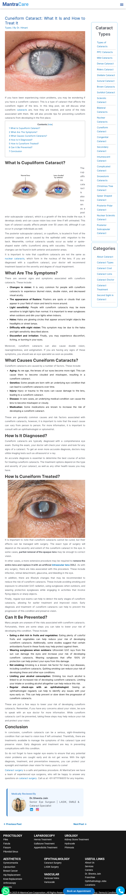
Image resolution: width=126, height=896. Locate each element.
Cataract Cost (104, 268)
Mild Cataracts (104, 58)
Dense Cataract (105, 63)
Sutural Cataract (106, 81)
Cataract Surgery (53, 862)
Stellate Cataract (106, 75)
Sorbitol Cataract (106, 92)
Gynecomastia (10, 862)
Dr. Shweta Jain (93, 873)
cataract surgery (28, 778)
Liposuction (9, 867)
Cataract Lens (104, 274)
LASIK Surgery (51, 867)
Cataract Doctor (105, 279)
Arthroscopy (9, 883)
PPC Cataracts (105, 52)
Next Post (80, 824)
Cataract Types (105, 262)
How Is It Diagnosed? (20, 139)
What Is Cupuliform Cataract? (24, 128)
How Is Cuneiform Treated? (24, 143)
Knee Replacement (12, 879)
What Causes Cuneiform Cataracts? (28, 136)
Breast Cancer (10, 870)
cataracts (22, 109)
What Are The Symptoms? (23, 132)
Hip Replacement (12, 875)
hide (50, 124)
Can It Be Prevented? (20, 147)
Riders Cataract (105, 69)
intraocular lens (61, 565)
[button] (121, 4)
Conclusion (15, 151)
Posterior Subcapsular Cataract (103, 229)
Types (8, 27)
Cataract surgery (14, 770)
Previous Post (12, 824)
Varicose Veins (51, 878)
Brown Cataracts (106, 86)
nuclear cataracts (14, 258)
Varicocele (49, 882)
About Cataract (105, 256)
